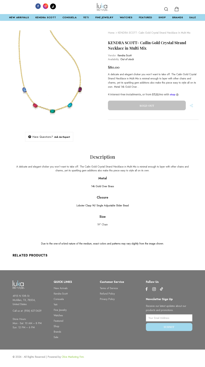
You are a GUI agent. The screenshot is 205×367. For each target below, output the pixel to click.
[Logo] (102, 7)
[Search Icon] (166, 9)
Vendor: (112, 55)
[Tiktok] (161, 289)
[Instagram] (45, 6)
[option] (49, 77)
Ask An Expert (62, 137)
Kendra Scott (124, 55)
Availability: (114, 59)
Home (111, 33)
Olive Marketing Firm (73, 357)
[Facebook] (38, 6)
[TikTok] (53, 6)
